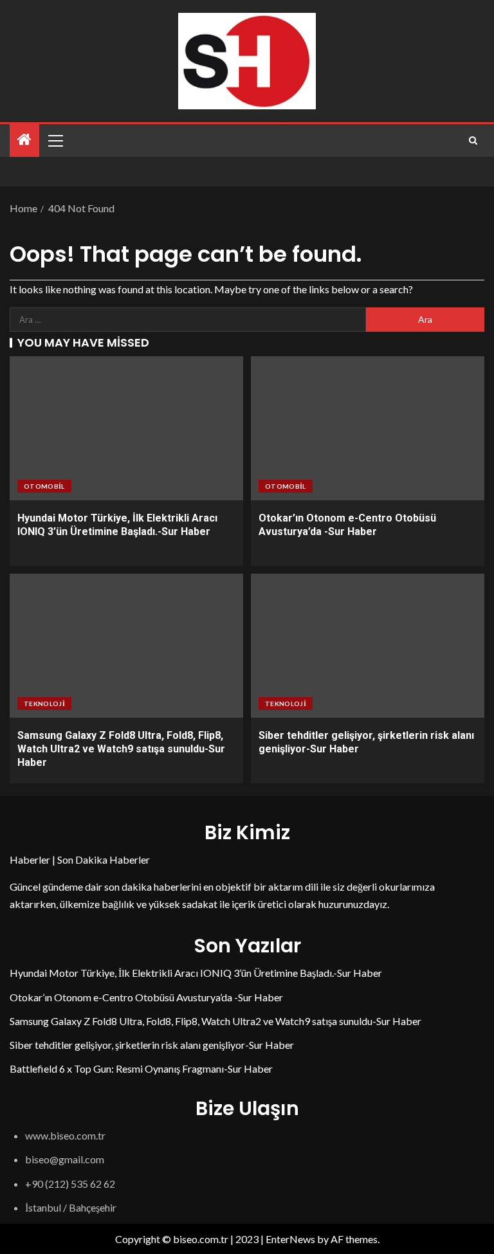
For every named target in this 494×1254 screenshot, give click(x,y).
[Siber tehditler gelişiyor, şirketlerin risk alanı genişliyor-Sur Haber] (367, 646)
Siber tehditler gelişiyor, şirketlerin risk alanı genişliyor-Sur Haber (152, 1045)
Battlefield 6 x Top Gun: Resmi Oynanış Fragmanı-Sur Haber (141, 1068)
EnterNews (290, 1239)
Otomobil (44, 486)
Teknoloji (44, 703)
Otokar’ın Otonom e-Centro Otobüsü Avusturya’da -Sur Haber (146, 997)
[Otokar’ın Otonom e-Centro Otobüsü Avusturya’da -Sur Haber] (367, 428)
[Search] (473, 140)
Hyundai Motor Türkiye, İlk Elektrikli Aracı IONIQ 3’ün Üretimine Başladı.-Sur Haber (196, 973)
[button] (55, 140)
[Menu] (55, 140)
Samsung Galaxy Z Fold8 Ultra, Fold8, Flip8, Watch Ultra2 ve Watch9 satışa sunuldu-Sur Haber (121, 749)
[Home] (24, 140)
